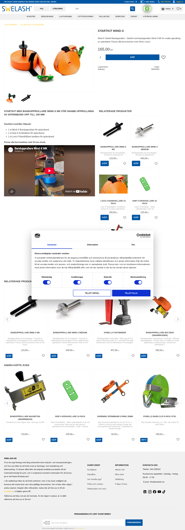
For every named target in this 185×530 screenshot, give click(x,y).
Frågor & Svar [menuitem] (121, 484)
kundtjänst (8, 491)
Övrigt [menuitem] (134, 16)
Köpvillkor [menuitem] (91, 474)
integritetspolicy (79, 528)
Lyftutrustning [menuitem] (85, 16)
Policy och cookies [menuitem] (95, 484)
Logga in (179, 2)
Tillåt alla (131, 293)
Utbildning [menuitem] (119, 479)
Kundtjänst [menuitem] (129, 2)
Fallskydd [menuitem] (104, 16)
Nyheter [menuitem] (31, 16)
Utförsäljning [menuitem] (150, 16)
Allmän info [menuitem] (120, 470)
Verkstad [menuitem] (120, 16)
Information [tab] (92, 244)
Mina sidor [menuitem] (119, 474)
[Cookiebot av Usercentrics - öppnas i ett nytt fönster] (138, 236)
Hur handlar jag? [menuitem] (94, 479)
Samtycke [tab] (51, 244)
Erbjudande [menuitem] (47, 16)
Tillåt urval (92, 293)
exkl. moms (150, 2)
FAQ (41, 9)
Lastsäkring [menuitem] (65, 16)
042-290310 (166, 2)
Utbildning (58, 9)
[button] (180, 8)
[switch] (77, 282)
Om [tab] (133, 244)
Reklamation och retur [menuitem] (96, 489)
